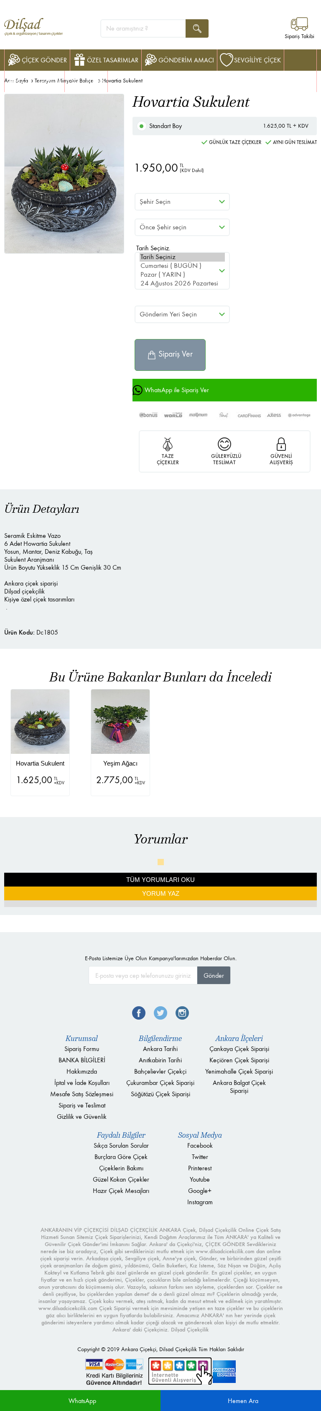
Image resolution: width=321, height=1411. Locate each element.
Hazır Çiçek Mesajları (121, 1191)
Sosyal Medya (200, 1135)
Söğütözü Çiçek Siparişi (160, 1094)
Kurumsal (82, 1038)
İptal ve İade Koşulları (82, 1083)
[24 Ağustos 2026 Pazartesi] (182, 283)
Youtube (200, 1179)
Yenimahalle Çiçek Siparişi (239, 1071)
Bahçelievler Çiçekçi (160, 1071)
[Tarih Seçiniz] (182, 257)
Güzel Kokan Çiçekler (121, 1179)
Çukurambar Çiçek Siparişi (160, 1083)
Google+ (199, 1191)
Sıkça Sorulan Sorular (121, 1145)
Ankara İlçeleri (239, 1038)
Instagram (200, 1202)
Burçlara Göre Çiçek (121, 1157)
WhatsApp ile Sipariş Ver (177, 390)
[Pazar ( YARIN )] (182, 274)
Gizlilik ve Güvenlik (82, 1117)
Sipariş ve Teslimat (82, 1105)
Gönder (214, 975)
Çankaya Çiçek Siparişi (239, 1049)
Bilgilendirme (160, 1038)
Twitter (200, 1157)
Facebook (200, 1145)
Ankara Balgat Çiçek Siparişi (239, 1087)
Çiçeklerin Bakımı (121, 1168)
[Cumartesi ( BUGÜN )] (182, 266)
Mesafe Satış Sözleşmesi (81, 1094)
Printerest (199, 1168)
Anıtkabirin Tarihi (160, 1060)
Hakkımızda (81, 1071)
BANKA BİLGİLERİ (82, 1060)
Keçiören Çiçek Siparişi (239, 1060)
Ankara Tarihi (160, 1049)
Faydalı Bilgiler (121, 1135)
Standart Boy (228, 126)
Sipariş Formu (81, 1049)
